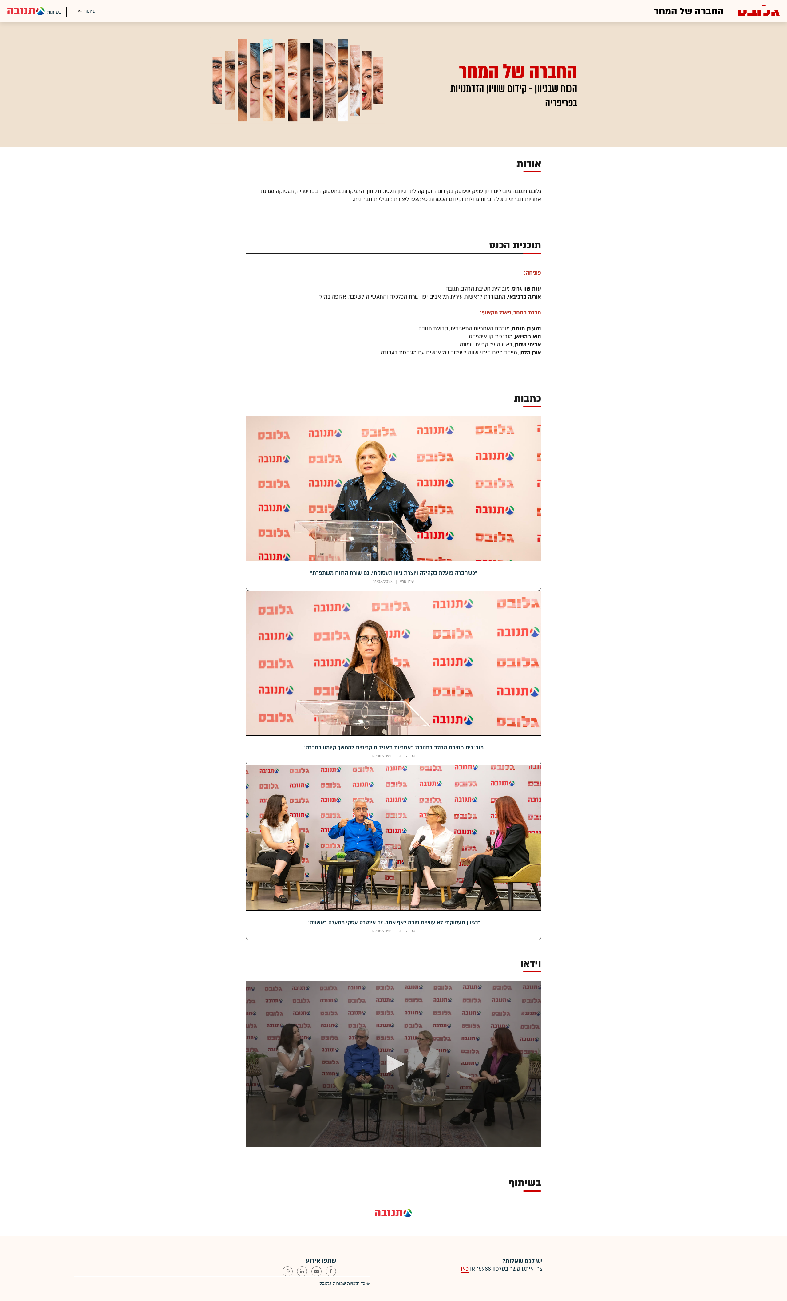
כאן (465, 1268)
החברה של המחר (689, 11)
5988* (484, 1268)
